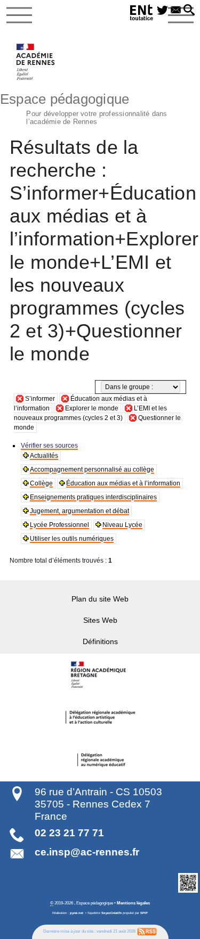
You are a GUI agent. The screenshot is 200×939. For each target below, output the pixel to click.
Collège (41, 483)
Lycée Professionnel (59, 525)
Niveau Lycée (122, 525)
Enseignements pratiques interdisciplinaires (93, 497)
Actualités (44, 455)
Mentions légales (133, 902)
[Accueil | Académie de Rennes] (100, 675)
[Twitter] (162, 10)
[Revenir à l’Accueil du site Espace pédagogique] (36, 61)
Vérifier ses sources (49, 445)
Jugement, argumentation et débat (79, 511)
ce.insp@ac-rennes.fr (87, 852)
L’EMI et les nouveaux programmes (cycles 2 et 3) (90, 413)
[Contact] (175, 10)
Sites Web (100, 620)
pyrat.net (76, 913)
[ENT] (141, 14)
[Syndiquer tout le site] (147, 931)
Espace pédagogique (83, 107)
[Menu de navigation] (19, 15)
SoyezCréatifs (111, 913)
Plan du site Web (100, 599)
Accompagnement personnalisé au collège (92, 469)
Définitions (100, 641)
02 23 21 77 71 (69, 832)
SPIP (144, 913)
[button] (189, 10)
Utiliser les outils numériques (72, 538)
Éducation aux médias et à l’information (123, 483)
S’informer (40, 398)
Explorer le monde (91, 408)
